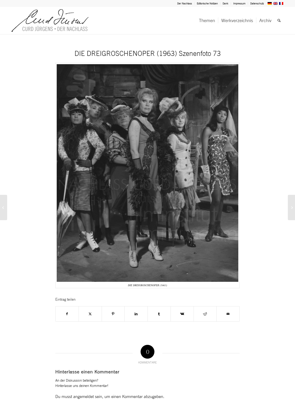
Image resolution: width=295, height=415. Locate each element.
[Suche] (278, 20)
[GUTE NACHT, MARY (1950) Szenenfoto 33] (291, 207)
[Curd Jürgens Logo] (50, 20)
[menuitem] (185, 3)
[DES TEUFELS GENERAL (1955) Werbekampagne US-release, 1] (3, 207)
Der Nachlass (184, 3)
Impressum (239, 3)
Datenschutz (257, 3)
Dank (225, 3)
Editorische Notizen (207, 3)
